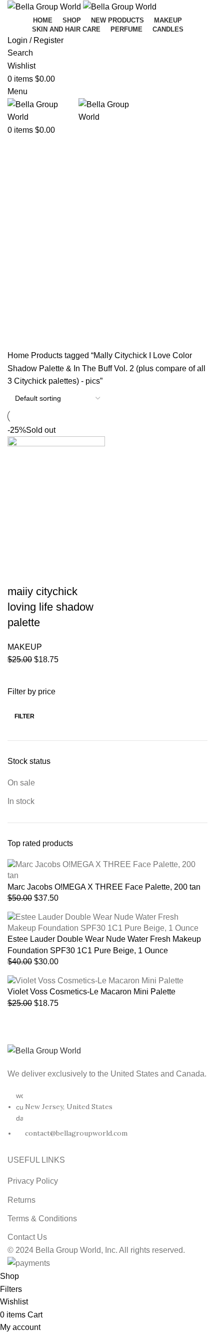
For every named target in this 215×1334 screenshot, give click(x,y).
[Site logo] (45, 6)
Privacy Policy (33, 1181)
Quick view (47, 546)
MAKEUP (25, 647)
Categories (28, 257)
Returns (22, 1200)
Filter (24, 716)
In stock (21, 801)
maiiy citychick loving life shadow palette (51, 607)
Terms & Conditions (42, 1218)
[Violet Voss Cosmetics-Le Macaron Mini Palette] (96, 980)
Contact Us (27, 1237)
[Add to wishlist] (20, 571)
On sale (21, 782)
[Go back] (20, 149)
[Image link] (44, 1050)
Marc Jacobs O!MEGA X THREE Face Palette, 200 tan (104, 887)
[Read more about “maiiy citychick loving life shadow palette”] (20, 546)
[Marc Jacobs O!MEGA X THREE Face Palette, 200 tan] (108, 870)
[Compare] (74, 546)
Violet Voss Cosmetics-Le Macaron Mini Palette (92, 991)
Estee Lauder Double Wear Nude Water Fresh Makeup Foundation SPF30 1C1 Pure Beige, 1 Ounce (104, 944)
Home (19, 355)
